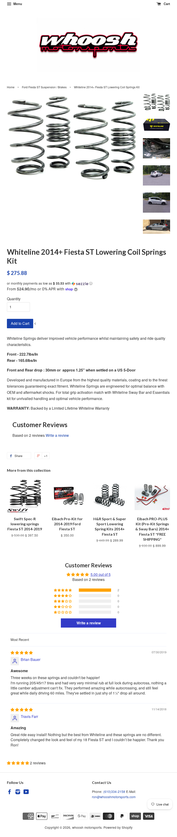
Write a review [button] (89, 623)
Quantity (14, 298)
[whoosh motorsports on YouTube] (26, 792)
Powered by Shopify (118, 827)
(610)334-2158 (114, 791)
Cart (166, 3)
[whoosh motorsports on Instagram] (17, 792)
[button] (88, 283)
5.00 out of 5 (101, 574)
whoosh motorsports (87, 827)
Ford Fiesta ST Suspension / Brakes (44, 87)
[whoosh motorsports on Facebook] (9, 792)
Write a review (57, 435)
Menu (17, 3)
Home (11, 87)
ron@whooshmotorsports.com (114, 796)
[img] (22, 652)
